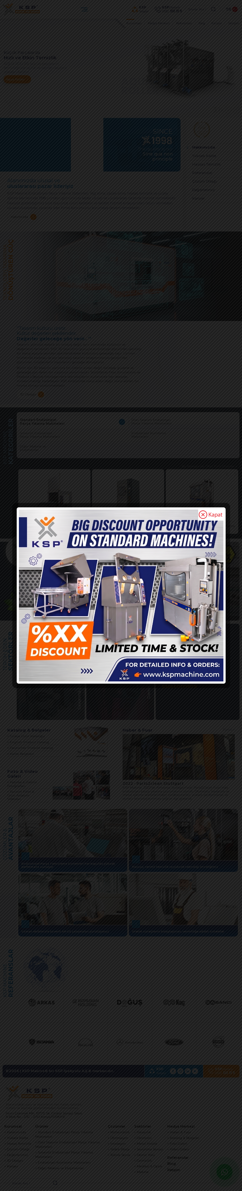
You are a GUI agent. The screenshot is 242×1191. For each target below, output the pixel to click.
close (210, 515)
